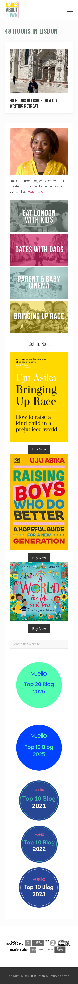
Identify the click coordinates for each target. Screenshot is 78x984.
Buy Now (39, 449)
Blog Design (38, 976)
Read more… (36, 191)
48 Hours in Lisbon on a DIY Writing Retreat (33, 103)
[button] (70, 10)
